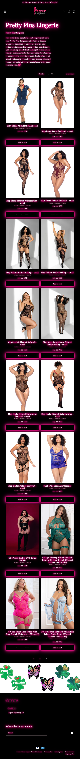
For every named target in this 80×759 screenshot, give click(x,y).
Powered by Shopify (36, 752)
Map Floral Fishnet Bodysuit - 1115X (57, 200)
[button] (4, 11)
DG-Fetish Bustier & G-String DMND (23, 559)
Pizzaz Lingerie (26, 752)
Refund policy (59, 752)
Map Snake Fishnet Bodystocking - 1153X (57, 415)
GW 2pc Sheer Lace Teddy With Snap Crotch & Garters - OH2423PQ (22, 633)
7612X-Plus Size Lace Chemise (57, 486)
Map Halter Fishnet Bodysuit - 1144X (22, 487)
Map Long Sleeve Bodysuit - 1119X (57, 131)
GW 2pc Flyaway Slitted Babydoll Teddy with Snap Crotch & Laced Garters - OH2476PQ (57, 559)
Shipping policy (69, 754)
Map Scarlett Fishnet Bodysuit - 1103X (22, 343)
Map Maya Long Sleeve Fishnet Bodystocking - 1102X (57, 343)
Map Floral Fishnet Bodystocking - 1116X (22, 202)
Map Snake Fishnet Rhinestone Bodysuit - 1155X (22, 415)
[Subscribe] (44, 733)
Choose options (22, 214)
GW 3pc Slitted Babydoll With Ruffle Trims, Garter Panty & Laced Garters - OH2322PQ (57, 634)
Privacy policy (48, 752)
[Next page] (46, 658)
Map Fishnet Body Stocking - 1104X (57, 272)
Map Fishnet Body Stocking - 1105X (22, 272)
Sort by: (41, 74)
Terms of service (69, 752)
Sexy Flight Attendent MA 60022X (22, 126)
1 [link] (33, 658)
